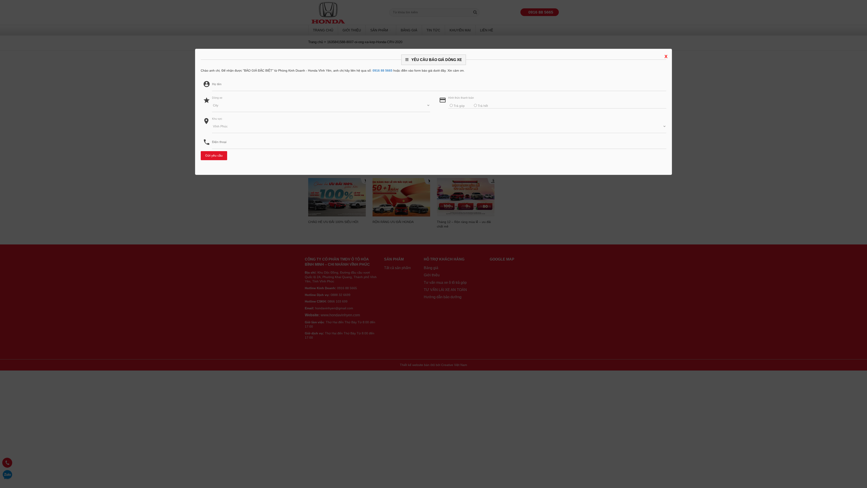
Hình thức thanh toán (461, 97)
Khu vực (217, 118)
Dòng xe (217, 97)
